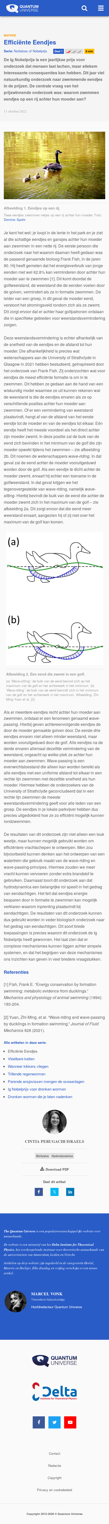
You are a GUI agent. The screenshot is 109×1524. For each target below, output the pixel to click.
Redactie (54, 1465)
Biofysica (42, 1156)
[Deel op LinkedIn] (70, 1192)
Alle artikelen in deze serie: (25, 1042)
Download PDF (57, 1169)
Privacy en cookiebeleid (54, 1489)
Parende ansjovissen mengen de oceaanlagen (46, 1081)
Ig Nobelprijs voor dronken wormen (37, 1089)
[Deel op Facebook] (39, 1192)
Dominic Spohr (14, 219)
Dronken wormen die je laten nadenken (40, 1096)
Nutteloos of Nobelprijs (25, 51)
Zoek (85, 8)
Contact (54, 1453)
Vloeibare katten (21, 1058)
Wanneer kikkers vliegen (28, 1066)
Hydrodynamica (62, 1156)
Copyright (55, 1477)
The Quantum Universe (22, 8)
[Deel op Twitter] (54, 1192)
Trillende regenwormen (26, 1073)
